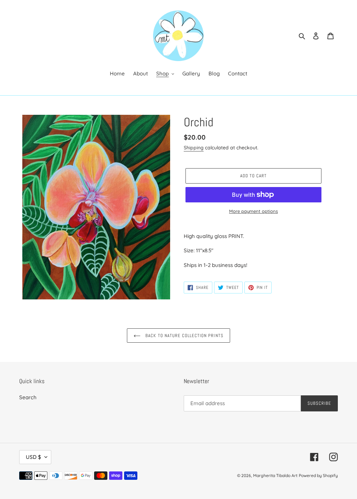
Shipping (194, 147)
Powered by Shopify (318, 475)
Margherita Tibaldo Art (275, 475)
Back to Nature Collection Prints (183, 335)
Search (28, 397)
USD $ (33, 457)
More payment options (253, 211)
